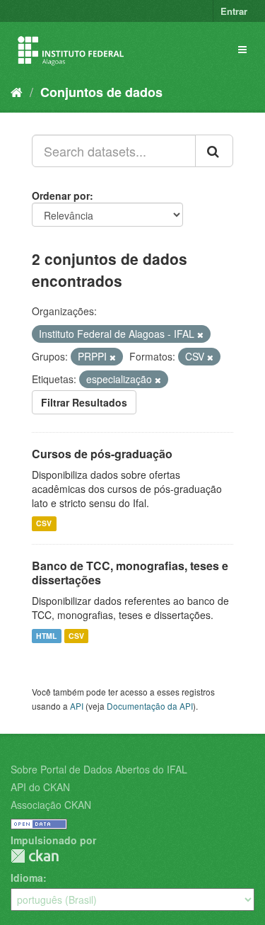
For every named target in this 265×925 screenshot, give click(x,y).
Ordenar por (61, 195)
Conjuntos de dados (101, 92)
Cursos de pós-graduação (102, 454)
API (76, 706)
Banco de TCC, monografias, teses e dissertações (130, 573)
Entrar (233, 11)
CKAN (35, 856)
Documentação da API (150, 706)
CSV (44, 523)
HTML (46, 635)
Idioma (27, 877)
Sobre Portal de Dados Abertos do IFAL (99, 769)
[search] (214, 151)
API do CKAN (40, 787)
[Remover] (200, 334)
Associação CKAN (51, 805)
